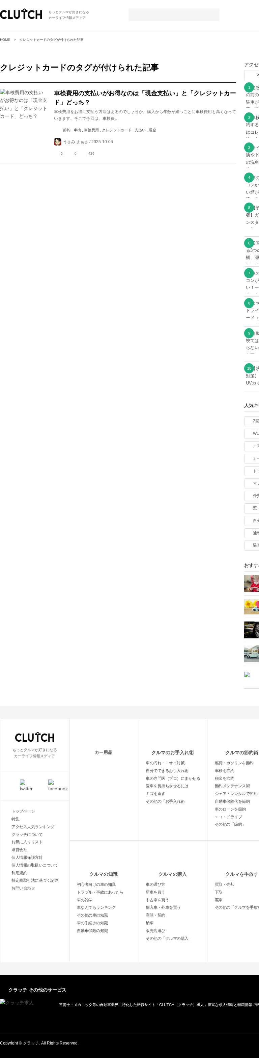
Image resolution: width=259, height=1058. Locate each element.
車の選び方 (155, 884)
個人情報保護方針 (26, 857)
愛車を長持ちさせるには (167, 786)
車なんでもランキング (96, 907)
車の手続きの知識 (92, 923)
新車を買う (155, 892)
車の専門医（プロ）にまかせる (173, 778)
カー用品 (103, 752)
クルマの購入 (173, 874)
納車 (149, 923)
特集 (15, 819)
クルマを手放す (241, 874)
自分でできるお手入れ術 (167, 770)
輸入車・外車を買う (163, 907)
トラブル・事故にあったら (100, 892)
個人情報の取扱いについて (34, 865)
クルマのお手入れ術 (172, 752)
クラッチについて (26, 834)
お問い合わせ (23, 888)
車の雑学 (84, 900)
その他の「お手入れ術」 (167, 801)
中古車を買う (157, 900)
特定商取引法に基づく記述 (34, 880)
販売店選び (155, 930)
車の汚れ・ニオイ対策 (165, 763)
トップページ (23, 811)
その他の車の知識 (92, 915)
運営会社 (19, 849)
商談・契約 (155, 915)
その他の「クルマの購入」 (169, 938)
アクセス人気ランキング (32, 826)
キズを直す (155, 793)
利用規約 (19, 873)
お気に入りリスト (26, 842)
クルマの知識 (103, 874)
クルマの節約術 (241, 752)
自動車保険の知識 (92, 930)
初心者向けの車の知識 (96, 884)
